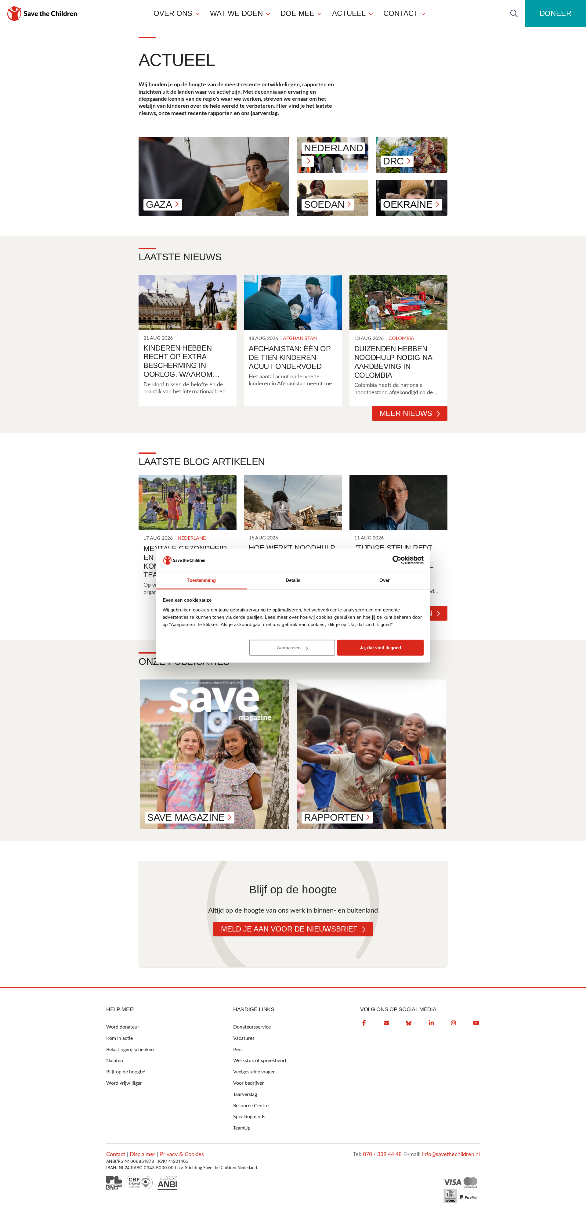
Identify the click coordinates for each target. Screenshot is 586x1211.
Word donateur (122, 1027)
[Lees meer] (188, 302)
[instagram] (453, 1023)
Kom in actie (119, 1038)
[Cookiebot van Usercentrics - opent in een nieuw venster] (397, 560)
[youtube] (476, 1023)
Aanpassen (289, 647)
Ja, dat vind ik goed (380, 647)
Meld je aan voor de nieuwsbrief (289, 929)
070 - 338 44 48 (382, 1154)
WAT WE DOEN (236, 13)
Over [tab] (384, 580)
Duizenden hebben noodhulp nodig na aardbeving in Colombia (393, 361)
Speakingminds (249, 1116)
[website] (408, 1023)
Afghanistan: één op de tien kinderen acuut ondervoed (290, 357)
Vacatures (244, 1038)
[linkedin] (431, 1023)
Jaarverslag (245, 1094)
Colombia (401, 338)
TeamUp (242, 1128)
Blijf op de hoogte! (125, 1071)
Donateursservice (252, 1027)
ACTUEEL (349, 13)
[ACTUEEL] (371, 13)
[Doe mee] (319, 13)
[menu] (290, 13)
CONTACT (400, 13)
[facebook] (363, 1023)
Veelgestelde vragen (254, 1071)
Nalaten (114, 1060)
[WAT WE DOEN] (268, 13)
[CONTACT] (423, 13)
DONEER (555, 13)
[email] (386, 1023)
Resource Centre (251, 1105)
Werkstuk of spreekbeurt (260, 1060)
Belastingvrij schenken (130, 1049)
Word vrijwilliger (124, 1083)
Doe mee (297, 13)
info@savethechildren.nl (451, 1154)
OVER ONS (173, 13)
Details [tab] (293, 580)
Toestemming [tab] (201, 580)
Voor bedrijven (249, 1083)
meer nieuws (406, 413)
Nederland (192, 538)
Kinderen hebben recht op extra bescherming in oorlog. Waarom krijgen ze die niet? (182, 361)
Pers (238, 1049)
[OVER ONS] (197, 13)
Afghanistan (300, 338)
